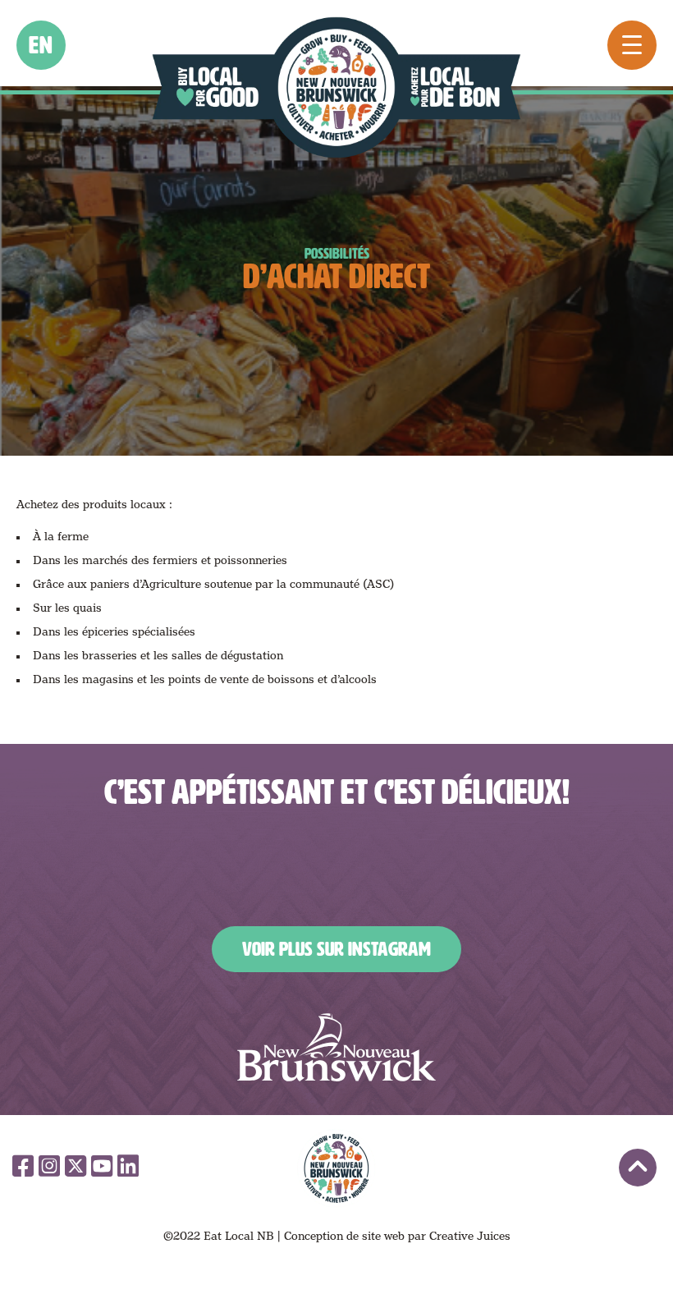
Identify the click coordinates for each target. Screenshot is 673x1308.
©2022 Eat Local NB (218, 1235)
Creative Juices (469, 1235)
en (41, 45)
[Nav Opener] (632, 45)
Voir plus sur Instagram (336, 949)
